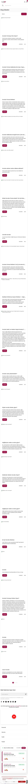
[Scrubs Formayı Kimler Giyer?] (14, 588)
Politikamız (4, 779)
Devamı (4, 44)
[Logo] (4, 2)
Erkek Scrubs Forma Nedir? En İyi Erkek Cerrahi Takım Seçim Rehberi (14, 198)
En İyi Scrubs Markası (8, 540)
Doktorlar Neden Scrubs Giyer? (11, 475)
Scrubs (4, 569)
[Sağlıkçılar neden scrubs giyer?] (14, 432)
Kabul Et (22, 781)
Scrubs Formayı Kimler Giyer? (10, 598)
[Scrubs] (14, 559)
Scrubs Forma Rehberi (8, 99)
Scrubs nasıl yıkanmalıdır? (9, 373)
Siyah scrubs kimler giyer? (9, 407)
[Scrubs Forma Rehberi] (14, 89)
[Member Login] (24, 2)
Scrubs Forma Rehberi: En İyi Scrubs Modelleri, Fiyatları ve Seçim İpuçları (14, 264)
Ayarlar (6, 781)
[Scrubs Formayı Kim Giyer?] (14, 25)
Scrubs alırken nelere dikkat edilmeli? (12, 168)
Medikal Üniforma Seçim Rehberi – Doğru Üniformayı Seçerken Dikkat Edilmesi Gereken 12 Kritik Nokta (14, 297)
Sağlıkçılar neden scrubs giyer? (11, 442)
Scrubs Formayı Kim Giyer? (10, 36)
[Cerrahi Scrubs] (14, 224)
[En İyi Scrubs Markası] (14, 529)
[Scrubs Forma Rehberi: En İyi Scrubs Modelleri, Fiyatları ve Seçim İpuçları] (14, 254)
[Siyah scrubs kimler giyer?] (14, 397)
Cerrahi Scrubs (6, 234)
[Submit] (25, 694)
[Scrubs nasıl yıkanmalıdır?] (14, 363)
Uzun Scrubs (5, 669)
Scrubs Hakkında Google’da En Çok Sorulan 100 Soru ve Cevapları (14, 134)
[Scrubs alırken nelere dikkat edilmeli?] (14, 158)
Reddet (14, 781)
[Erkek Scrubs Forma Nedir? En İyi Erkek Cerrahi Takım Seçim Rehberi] (14, 188)
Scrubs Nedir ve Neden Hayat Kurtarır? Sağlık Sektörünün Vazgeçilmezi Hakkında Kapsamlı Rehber (14, 329)
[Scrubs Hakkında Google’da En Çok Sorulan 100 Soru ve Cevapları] (14, 124)
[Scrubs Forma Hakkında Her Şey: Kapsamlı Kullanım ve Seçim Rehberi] (14, 56)
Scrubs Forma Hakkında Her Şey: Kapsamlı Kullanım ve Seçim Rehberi (14, 67)
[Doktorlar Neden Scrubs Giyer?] (14, 464)
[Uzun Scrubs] (14, 659)
